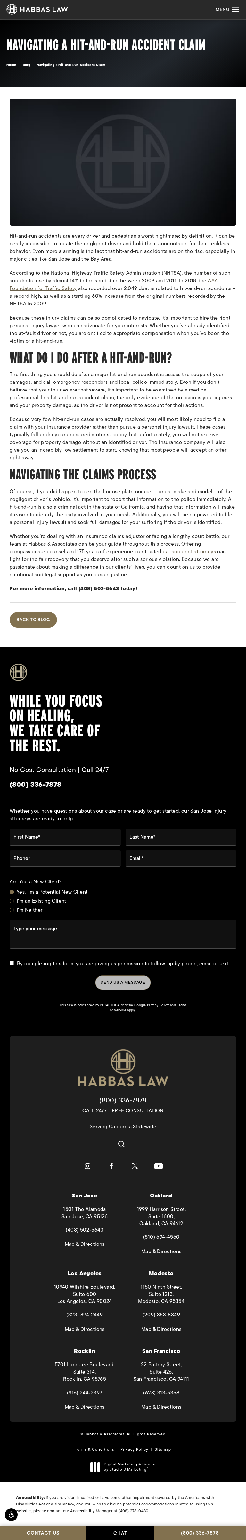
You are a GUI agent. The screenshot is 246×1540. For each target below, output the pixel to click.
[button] (11, 1514)
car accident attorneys (189, 552)
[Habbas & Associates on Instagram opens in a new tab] (87, 1166)
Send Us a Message (123, 982)
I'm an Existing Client (41, 901)
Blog (26, 64)
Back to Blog (33, 619)
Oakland (161, 1195)
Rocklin (84, 1351)
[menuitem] (87, 1166)
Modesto (161, 1273)
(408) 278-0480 (134, 1510)
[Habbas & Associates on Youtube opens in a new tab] (158, 1166)
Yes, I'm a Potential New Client (52, 892)
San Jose (84, 1195)
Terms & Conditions (94, 1449)
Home (11, 64)
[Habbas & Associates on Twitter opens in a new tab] (135, 1166)
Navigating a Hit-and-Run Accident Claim (71, 64)
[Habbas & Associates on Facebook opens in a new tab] (111, 1166)
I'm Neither (29, 910)
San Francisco (161, 1351)
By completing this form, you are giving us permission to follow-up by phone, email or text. (123, 963)
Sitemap (163, 1449)
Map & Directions (90, 1244)
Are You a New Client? (36, 882)
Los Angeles (85, 1273)
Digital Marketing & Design (129, 1467)
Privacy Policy (158, 1005)
